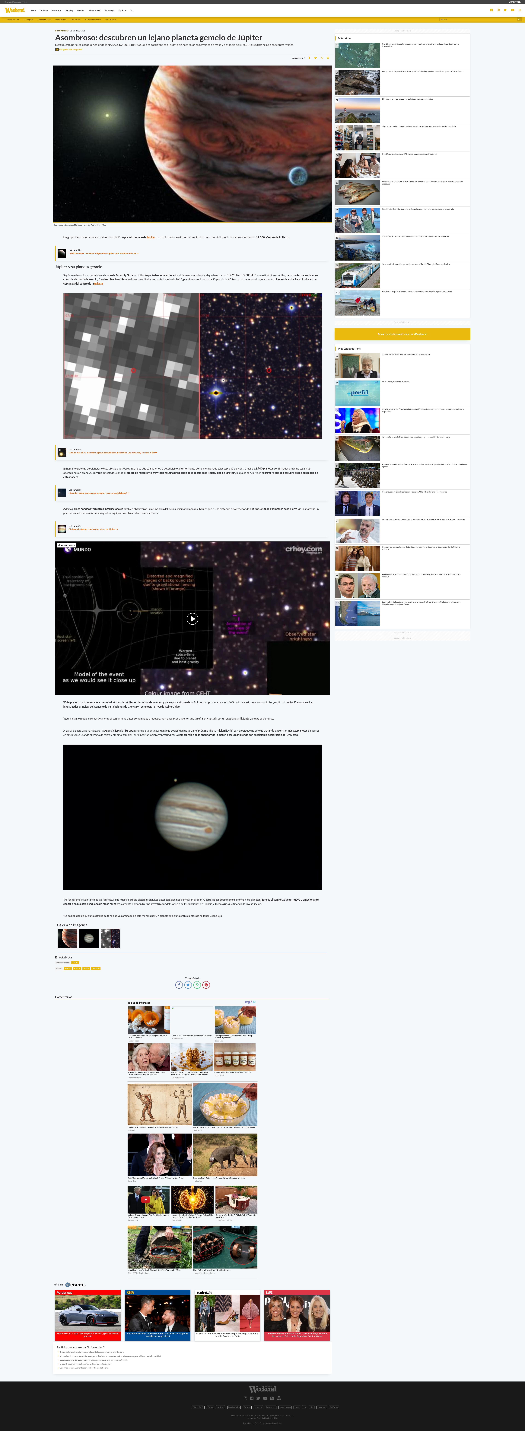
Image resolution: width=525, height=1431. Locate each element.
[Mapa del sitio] (279, 1398)
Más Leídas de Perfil (349, 348)
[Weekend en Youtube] (265, 1398)
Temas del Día (13, 19)
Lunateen (321, 1407)
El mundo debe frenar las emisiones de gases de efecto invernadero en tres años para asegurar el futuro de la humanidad (110, 1356)
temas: (59, 968)
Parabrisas (270, 1407)
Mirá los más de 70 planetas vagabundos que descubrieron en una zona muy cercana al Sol (111, 452)
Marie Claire (234, 1407)
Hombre (258, 1407)
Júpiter (151, 237)
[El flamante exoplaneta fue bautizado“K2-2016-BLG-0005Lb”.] (89, 938)
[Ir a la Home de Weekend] (262, 1389)
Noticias (220, 1407)
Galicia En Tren (44, 19)
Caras (210, 1407)
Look (296, 1407)
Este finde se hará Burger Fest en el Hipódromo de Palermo (85, 1368)
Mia (311, 1407)
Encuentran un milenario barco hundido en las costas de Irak (85, 1364)
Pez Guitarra (110, 19)
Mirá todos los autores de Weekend (402, 334)
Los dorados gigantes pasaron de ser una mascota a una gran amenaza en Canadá (94, 1360)
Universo (95, 968)
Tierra (86, 968)
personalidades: (63, 962)
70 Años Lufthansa (93, 19)
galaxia (98, 283)
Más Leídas (344, 38)
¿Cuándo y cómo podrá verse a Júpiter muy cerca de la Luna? (97, 493)
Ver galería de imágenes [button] (70, 49)
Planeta (77, 968)
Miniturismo (60, 19)
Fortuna (247, 1407)
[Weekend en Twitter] (258, 1398)
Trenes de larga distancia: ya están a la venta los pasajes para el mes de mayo (92, 1352)
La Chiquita (28, 19)
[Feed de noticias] (272, 1398)
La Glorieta (75, 19)
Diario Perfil (198, 1407)
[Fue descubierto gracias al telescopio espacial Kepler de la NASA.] (67, 938)
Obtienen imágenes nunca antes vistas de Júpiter (92, 529)
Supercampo (285, 1407)
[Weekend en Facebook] (251, 1398)
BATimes (334, 1407)
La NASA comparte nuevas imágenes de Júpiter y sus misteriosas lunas (102, 253)
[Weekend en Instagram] (245, 1398)
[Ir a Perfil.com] (514, 2)
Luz (304, 1407)
